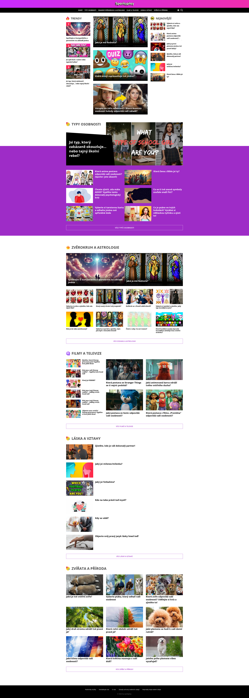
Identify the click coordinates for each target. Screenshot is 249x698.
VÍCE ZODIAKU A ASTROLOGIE (124, 341)
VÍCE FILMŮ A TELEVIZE (124, 426)
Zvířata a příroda (161, 10)
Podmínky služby (90, 689)
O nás (114, 689)
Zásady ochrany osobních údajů (129, 689)
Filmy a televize (133, 10)
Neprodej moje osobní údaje (151, 689)
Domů (80, 10)
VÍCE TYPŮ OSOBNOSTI (124, 228)
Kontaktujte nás (104, 689)
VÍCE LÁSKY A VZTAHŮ (124, 556)
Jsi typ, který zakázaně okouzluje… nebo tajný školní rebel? (87, 149)
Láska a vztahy (146, 10)
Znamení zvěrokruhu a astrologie (111, 10)
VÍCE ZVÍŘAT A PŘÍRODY (124, 669)
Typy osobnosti (90, 10)
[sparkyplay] (124, 4)
